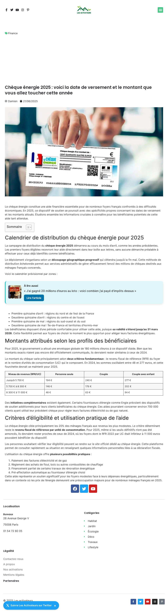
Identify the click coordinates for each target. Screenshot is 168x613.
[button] (160, 10)
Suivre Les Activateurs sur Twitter (31, 605)
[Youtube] (17, 9)
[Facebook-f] (6, 9)
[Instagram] (22, 9)
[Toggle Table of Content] (27, 227)
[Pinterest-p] (28, 9)
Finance (13, 33)
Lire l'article (34, 298)
